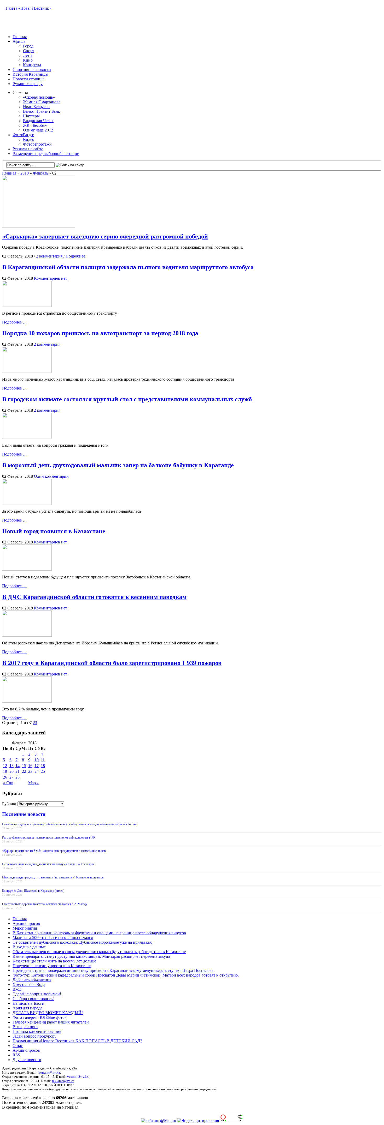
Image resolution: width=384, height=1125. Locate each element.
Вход (17, 989)
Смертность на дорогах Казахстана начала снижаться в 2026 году (44, 904)
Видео (28, 139)
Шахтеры (31, 116)
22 (24, 771)
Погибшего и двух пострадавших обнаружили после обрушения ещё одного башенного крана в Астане (69, 824)
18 (43, 765)
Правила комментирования (37, 1031)
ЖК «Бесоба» (35, 125)
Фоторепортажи (37, 144)
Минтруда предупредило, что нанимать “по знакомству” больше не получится (53, 877)
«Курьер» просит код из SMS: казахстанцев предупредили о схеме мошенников (54, 851)
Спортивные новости (32, 69)
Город (28, 46)
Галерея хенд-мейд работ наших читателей (51, 1022)
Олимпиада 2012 (38, 130)
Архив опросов (26, 923)
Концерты (32, 65)
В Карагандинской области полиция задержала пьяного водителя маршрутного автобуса (128, 267)
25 (43, 771)
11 (43, 760)
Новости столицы (28, 79)
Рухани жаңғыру (28, 83)
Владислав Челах (38, 120)
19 (5, 771)
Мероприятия (25, 928)
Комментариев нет (50, 278)
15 (24, 765)
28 (17, 777)
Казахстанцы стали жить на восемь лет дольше (54, 961)
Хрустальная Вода (29, 984)
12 (5, 765)
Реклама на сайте (28, 149)
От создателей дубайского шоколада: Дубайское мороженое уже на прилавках (82, 942)
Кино (28, 60)
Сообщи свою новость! (33, 998)
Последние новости (23, 814)
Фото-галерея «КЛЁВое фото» (40, 1017)
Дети (27, 55)
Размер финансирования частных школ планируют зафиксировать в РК (48, 837)
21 (17, 771)
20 (11, 771)
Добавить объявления (32, 980)
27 (11, 777)
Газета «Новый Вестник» (28, 8)
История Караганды (30, 74)
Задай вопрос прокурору (34, 1036)
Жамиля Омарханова (41, 102)
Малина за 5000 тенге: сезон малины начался (53, 937)
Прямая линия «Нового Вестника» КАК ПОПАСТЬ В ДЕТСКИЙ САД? (77, 1041)
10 (36, 760)
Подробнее (75, 256)
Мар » (33, 783)
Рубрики (10, 803)
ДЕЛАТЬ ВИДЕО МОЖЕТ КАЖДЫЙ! (48, 1012)
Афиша (19, 41)
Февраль (40, 173)
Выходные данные (29, 947)
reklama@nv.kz (63, 1081)
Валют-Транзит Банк (41, 111)
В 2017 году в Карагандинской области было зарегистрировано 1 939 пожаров (112, 663)
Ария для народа (27, 1008)
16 (30, 765)
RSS (16, 1055)
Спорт (28, 51)
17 (36, 765)
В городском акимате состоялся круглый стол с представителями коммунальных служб (127, 399)
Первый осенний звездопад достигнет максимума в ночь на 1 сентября (48, 864)
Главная (20, 36)
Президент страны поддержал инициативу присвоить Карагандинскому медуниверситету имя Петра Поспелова (113, 970)
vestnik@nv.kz (77, 1077)
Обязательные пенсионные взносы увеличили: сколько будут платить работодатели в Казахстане (99, 951)
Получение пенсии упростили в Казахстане (52, 966)
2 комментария (49, 256)
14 (17, 765)
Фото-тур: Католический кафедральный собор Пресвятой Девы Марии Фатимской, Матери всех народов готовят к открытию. (126, 975)
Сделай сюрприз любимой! (37, 994)
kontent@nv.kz (49, 1072)
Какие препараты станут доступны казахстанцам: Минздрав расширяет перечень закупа (91, 956)
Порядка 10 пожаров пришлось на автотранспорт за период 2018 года (100, 333)
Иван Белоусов (36, 106)
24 (36, 771)
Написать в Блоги (28, 1003)
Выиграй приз (25, 1027)
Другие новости (27, 1059)
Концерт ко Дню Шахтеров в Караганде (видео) (33, 891)
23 (30, 771)
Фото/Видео (23, 135)
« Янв (8, 783)
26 (5, 777)
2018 (24, 173)
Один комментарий (51, 476)
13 (11, 765)
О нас (18, 1045)
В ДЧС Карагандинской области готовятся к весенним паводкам (94, 597)
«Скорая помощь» (39, 97)
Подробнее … (14, 322)
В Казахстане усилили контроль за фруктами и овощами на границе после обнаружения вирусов (99, 933)
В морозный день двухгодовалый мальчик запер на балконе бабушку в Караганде (118, 465)
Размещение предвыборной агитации (46, 153)
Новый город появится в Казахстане (53, 531)
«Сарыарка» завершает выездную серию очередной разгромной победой (105, 236)
